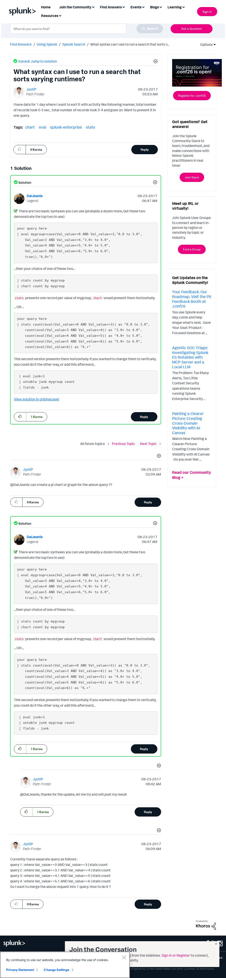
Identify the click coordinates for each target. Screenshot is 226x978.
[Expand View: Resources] (60, 15)
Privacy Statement (20, 970)
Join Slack (192, 177)
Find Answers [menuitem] (111, 7)
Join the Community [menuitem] (75, 7)
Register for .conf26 (192, 95)
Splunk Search (73, 44)
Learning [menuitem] (175, 7)
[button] (155, 62)
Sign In (207, 11)
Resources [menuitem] (49, 15)
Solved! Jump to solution (37, 61)
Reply (145, 149)
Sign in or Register (175, 955)
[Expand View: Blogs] (160, 6)
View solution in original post (36, 399)
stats (90, 127)
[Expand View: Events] (143, 6)
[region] (65, 965)
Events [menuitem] (135, 7)
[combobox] (86, 29)
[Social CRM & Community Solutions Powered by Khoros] (206, 924)
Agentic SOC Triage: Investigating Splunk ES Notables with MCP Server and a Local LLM (190, 357)
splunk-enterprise (66, 127)
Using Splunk (47, 44)
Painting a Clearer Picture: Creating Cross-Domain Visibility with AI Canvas (188, 423)
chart (30, 127)
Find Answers (21, 44)
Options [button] (205, 44)
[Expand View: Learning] (183, 6)
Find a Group (192, 249)
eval (42, 127)
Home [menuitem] (46, 7)
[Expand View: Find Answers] (123, 6)
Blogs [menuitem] (154, 7)
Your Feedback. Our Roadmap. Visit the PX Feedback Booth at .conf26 (191, 298)
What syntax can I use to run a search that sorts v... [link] (129, 44)
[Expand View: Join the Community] (93, 6)
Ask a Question (191, 28)
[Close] (124, 957)
